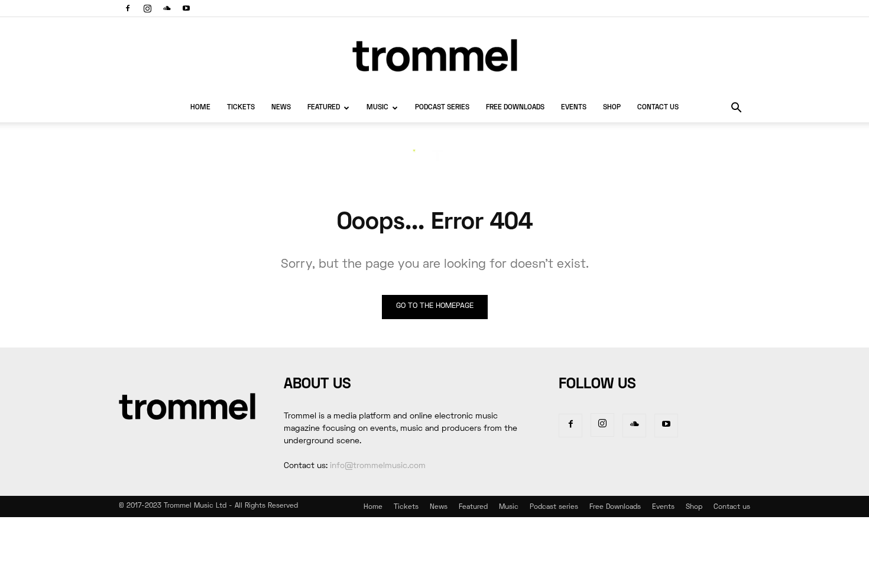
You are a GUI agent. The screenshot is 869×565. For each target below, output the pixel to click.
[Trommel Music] (434, 55)
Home (200, 108)
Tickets (241, 108)
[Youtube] (186, 8)
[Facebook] (128, 8)
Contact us (658, 108)
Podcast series (442, 108)
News (281, 108)
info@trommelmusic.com (378, 466)
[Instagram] (147, 8)
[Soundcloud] (167, 8)
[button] (736, 109)
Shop (612, 108)
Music (377, 108)
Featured (323, 108)
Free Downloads (515, 108)
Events (573, 108)
